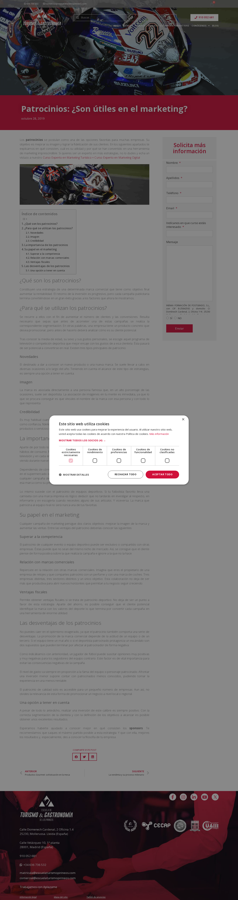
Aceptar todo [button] (162, 474)
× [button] (183, 419)
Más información (159, 434)
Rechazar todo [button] (125, 474)
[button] (119, 440)
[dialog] (119, 449)
